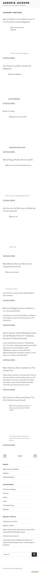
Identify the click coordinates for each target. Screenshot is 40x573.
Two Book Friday (8, 505)
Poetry (5, 497)
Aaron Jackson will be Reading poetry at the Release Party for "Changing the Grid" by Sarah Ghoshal (19, 336)
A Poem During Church (11, 536)
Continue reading (9, 58)
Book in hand (8, 111)
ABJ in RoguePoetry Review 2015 (18, 160)
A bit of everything (9, 489)
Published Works (9, 477)
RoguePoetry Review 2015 (17, 147)
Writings (6, 509)
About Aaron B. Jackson (11, 469)
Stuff (5, 501)
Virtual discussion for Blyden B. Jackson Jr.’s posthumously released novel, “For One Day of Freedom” (18, 542)
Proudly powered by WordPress (12, 568)
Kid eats (6, 493)
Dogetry (6, 473)
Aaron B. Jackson (16, 2)
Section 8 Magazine (14, 98)
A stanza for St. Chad (10, 521)
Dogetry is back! (8, 525)
